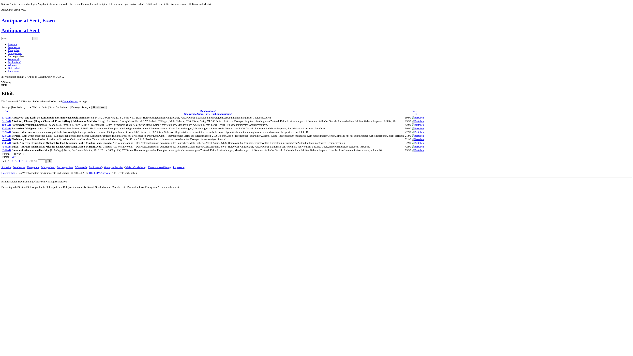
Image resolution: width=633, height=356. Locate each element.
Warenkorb (13, 59)
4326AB (6, 139)
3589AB (6, 128)
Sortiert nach (62, 107)
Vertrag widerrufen (113, 167)
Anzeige (5, 107)
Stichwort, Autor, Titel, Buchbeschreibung (208, 112)
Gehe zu (32, 161)
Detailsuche (14, 47)
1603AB (6, 124)
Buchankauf (14, 62)
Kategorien (13, 50)
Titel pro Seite (39, 107)
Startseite (12, 44)
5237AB (6, 135)
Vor (13, 156)
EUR (414, 112)
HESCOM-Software (99, 173)
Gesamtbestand (70, 101)
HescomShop (8, 173)
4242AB (6, 150)
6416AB (6, 121)
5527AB (6, 132)
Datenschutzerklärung (159, 167)
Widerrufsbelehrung (135, 167)
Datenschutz (14, 68)
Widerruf (12, 65)
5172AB (6, 117)
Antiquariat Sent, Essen (28, 21)
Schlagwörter (15, 53)
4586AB (6, 146)
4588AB (6, 143)
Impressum (13, 71)
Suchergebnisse (65, 167)
